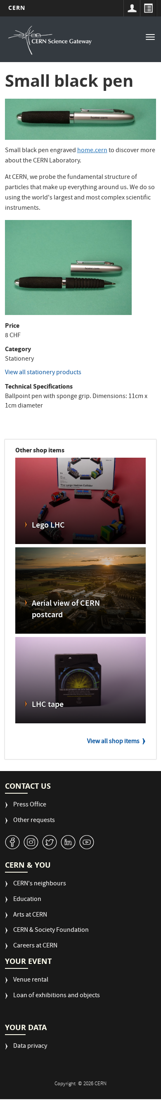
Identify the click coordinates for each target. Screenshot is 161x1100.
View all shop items (113, 742)
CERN (16, 8)
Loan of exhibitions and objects (56, 996)
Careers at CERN (35, 946)
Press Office (29, 805)
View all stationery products (43, 373)
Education (27, 900)
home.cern (92, 151)
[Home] (50, 40)
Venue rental (30, 980)
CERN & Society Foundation (51, 931)
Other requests (34, 821)
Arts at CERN (30, 915)
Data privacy (30, 1046)
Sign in (131, 8)
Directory (148, 8)
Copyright (65, 1084)
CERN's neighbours (39, 884)
